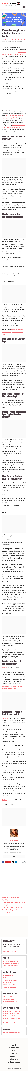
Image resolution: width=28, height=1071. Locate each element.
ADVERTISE (14, 1054)
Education (20, 897)
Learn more (18, 42)
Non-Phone (5, 900)
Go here (4, 668)
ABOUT (14, 1045)
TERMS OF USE (14, 1056)
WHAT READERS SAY (14, 1048)
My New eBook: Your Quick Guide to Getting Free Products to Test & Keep (13, 909)
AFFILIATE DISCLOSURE (14, 1062)
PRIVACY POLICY (14, 1059)
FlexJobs (5, 718)
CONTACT (14, 1051)
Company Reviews (10, 897)
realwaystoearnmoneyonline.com (12, 852)
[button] (19, 7)
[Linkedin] (14, 856)
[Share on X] (13, 862)
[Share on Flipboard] (9, 862)
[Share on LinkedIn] (16, 862)
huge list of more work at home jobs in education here (12, 332)
